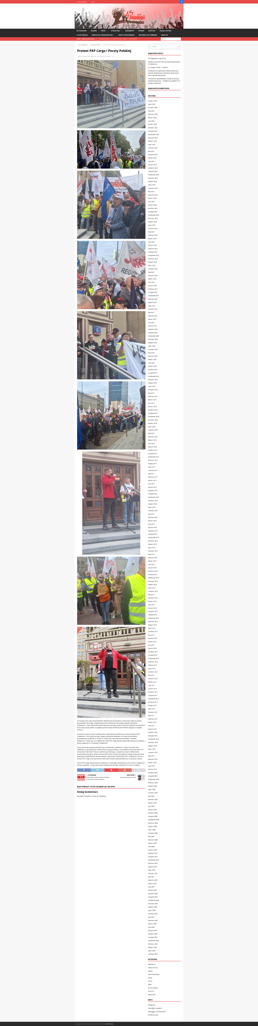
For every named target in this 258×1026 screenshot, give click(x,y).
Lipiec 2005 (151, 951)
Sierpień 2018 (152, 423)
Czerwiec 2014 (153, 591)
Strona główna (81, 2)
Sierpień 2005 (152, 947)
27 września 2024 (85, 56)
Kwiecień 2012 (153, 679)
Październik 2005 (153, 940)
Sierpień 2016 (152, 504)
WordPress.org (153, 1015)
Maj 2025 (151, 151)
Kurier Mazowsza (153, 974)
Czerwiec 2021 (153, 309)
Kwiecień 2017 (153, 477)
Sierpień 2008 (152, 826)
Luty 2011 (151, 726)
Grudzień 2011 (153, 692)
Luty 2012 (151, 685)
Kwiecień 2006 (153, 920)
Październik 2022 (153, 255)
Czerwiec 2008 (153, 833)
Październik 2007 (153, 860)
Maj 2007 (151, 877)
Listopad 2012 (152, 655)
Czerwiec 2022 (153, 269)
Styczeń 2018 (152, 447)
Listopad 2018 (152, 413)
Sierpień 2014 (152, 584)
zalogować (102, 796)
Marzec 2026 (152, 118)
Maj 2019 (151, 393)
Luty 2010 (151, 766)
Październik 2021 (153, 296)
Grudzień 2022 (153, 249)
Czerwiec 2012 (153, 672)
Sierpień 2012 (152, 665)
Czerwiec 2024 (153, 188)
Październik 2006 (153, 900)
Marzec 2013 (152, 642)
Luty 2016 (151, 524)
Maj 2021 (151, 312)
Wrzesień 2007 (153, 863)
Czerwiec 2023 (153, 228)
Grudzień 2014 (153, 571)
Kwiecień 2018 (153, 437)
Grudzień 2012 (153, 652)
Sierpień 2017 (152, 464)
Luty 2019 (151, 403)
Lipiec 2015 (151, 548)
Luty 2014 (151, 605)
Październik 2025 (153, 134)
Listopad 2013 (152, 615)
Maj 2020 (151, 353)
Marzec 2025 (152, 158)
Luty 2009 (151, 806)
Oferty (150, 978)
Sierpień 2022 (152, 262)
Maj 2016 (151, 514)
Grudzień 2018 (153, 410)
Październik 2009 (153, 779)
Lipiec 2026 (151, 104)
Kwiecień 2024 (153, 195)
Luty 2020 (151, 363)
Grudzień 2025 (153, 128)
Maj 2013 (151, 635)
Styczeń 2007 (152, 890)
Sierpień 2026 (152, 101)
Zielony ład (151, 995)
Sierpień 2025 (152, 141)
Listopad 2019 (152, 373)
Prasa (103, 31)
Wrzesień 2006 (153, 904)
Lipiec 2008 (151, 830)
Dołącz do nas (165, 31)
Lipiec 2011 (151, 709)
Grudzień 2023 (153, 208)
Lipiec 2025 (151, 144)
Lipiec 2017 (151, 467)
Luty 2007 (151, 887)
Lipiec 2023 (151, 225)
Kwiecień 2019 (153, 396)
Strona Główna (153, 988)
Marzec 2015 (152, 561)
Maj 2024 (151, 191)
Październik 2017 (153, 457)
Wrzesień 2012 (153, 662)
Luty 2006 (151, 927)
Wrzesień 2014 (153, 581)
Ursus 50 (164, 35)
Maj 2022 (151, 272)
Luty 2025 (151, 161)
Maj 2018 (151, 433)
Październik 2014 (153, 578)
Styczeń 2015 (152, 568)
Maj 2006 (151, 917)
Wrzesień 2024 (153, 178)
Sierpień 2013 (152, 625)
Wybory (141, 31)
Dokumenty (129, 31)
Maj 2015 (151, 554)
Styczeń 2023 (152, 245)
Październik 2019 (153, 376)
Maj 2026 (151, 111)
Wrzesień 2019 (153, 380)
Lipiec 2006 (151, 910)
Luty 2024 (151, 202)
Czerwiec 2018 (153, 430)
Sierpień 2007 (152, 867)
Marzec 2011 (152, 722)
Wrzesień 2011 (153, 702)
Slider (109, 56)
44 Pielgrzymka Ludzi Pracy (157, 58)
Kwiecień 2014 (153, 598)
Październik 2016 (153, 497)
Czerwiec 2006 (153, 914)
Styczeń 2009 (152, 810)
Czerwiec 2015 (153, 551)
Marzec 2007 (152, 883)
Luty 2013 (151, 645)
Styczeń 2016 (152, 527)
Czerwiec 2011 (153, 712)
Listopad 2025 (152, 131)
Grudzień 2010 (153, 732)
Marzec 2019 (152, 400)
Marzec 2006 (152, 924)
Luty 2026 (151, 121)
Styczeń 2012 (152, 689)
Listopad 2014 (152, 574)
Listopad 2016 (152, 494)
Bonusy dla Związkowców (102, 35)
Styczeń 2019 (152, 406)
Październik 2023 (153, 215)
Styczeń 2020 (152, 366)
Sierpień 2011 (152, 705)
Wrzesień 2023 (153, 218)
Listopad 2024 (152, 171)
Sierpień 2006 (152, 907)
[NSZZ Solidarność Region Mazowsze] (129, 27)
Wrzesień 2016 (153, 500)
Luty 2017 (151, 484)
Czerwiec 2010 (153, 752)
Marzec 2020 (152, 359)
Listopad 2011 (152, 695)
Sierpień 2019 (152, 383)
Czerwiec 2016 (153, 511)
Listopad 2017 (152, 454)
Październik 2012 (153, 658)
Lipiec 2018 (151, 427)
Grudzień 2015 (153, 531)
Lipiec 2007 (151, 870)
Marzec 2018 (152, 440)
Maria (94, 56)
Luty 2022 (151, 282)
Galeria (94, 31)
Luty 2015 (151, 564)
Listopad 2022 (152, 252)
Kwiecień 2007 (153, 880)
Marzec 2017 (152, 480)
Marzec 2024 (152, 198)
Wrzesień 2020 (153, 339)
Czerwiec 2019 (153, 390)
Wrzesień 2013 (153, 621)
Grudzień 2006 (153, 894)
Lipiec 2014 (151, 588)
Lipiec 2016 (151, 507)
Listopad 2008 (152, 816)
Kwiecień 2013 (153, 638)
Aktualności (82, 31)
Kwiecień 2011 (153, 719)
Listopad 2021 (152, 292)
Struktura (115, 31)
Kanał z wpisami (155, 1008)
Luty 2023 (151, 242)
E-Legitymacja (82, 35)
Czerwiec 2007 (153, 873)
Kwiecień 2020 (153, 356)
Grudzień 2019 (153, 370)
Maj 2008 (151, 836)
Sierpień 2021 (152, 302)
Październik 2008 (153, 820)
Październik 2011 (153, 699)
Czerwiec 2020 (153, 349)
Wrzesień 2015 (153, 541)
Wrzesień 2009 (153, 783)
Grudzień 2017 (153, 450)
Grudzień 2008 (153, 813)
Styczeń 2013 (152, 648)
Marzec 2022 (152, 279)
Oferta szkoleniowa (126, 35)
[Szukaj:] (171, 39)
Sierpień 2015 (152, 544)
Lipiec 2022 (151, 265)
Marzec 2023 (152, 239)
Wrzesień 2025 (153, 138)
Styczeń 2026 (152, 124)
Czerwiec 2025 (153, 148)
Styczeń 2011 (152, 729)
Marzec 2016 (152, 521)
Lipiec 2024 (151, 185)
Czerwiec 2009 (153, 793)
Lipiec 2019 (151, 386)
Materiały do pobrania (148, 35)
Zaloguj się (151, 1005)
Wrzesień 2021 (153, 299)
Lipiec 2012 (151, 668)
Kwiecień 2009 (153, 799)
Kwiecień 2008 (153, 840)
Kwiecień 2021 (153, 316)
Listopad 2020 (152, 333)
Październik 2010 (153, 739)
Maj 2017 (151, 474)
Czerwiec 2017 (153, 470)
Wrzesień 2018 (153, 420)
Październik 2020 (153, 336)
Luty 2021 (151, 322)
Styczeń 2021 (152, 326)
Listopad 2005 (152, 937)
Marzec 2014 (152, 601)
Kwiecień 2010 (153, 759)
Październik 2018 (153, 416)
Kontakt (152, 31)
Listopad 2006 (152, 897)
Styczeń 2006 (152, 930)
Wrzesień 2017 (153, 460)
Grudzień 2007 (153, 853)
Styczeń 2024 (152, 205)
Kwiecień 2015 (153, 558)
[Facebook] (181, 2)
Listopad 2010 (152, 736)
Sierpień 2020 (152, 343)
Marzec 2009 (152, 803)
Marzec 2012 (152, 682)
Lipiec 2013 (151, 628)
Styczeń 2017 (152, 487)
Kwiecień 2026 (153, 114)
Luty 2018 (151, 443)
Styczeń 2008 (152, 850)
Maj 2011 (151, 715)
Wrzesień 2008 (153, 823)
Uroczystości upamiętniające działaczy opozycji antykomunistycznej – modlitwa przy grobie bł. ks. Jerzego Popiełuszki (164, 81)
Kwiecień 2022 (153, 275)
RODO (93, 2)
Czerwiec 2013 (153, 631)
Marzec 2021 (152, 319)
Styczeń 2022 (152, 286)
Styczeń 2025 (152, 165)
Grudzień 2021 (153, 289)
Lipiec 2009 (151, 789)
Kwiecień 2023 (153, 235)
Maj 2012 (151, 675)
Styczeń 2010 (152, 769)
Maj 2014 (151, 595)
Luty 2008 (151, 846)
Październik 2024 (153, 175)
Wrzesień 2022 (153, 259)
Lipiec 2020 (151, 346)
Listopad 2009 (152, 776)
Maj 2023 (151, 232)
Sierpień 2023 (152, 222)
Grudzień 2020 (153, 329)
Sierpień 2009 (152, 786)
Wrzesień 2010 (153, 742)
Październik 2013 (153, 618)
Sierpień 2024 (152, 181)
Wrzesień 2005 (153, 944)
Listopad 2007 (152, 857)
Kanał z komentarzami (157, 1012)
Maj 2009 (151, 796)
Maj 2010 (151, 756)
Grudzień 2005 (153, 934)
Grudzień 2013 (153, 611)
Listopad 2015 (152, 534)
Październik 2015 (153, 537)
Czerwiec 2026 (153, 107)
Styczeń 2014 (152, 608)
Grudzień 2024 (153, 168)
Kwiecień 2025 (153, 155)
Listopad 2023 (152, 212)
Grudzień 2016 (153, 490)
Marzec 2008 (152, 843)
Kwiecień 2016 (153, 517)
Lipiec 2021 (151, 306)
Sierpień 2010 (152, 746)
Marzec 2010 (152, 763)
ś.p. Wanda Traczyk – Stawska (158, 67)
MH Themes (110, 1024)
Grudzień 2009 (153, 773)
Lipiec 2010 (151, 749)
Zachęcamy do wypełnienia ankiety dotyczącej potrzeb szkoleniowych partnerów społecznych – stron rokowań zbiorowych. (164, 73)
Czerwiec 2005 (153, 954)
